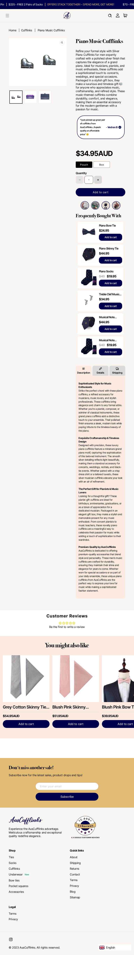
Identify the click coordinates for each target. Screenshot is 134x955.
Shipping (117, 372)
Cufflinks (26, 30)
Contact (75, 874)
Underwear (16, 874)
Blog (72, 891)
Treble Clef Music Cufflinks (109, 294)
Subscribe (67, 796)
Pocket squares (18, 886)
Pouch (84, 164)
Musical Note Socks (106, 340)
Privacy (74, 886)
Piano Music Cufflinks (51, 30)
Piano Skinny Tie (108, 248)
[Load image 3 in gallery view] (45, 97)
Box (101, 164)
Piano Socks (106, 271)
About (73, 857)
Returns (74, 868)
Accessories (16, 891)
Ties (11, 857)
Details (100, 372)
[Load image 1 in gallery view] (16, 97)
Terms (73, 880)
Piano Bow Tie (107, 225)
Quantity (81, 173)
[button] (7, 15)
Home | (15, 30)
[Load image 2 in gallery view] (30, 97)
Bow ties (14, 880)
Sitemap (75, 897)
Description (83, 372)
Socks (12, 863)
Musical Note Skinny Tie (106, 317)
